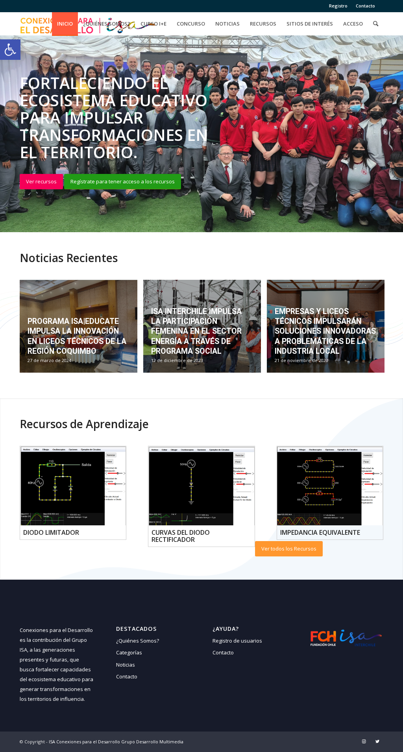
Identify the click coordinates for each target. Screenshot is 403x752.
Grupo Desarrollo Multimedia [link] (152, 742)
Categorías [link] (129, 652)
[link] (10, 49)
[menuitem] (338, 6)
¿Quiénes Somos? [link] (137, 640)
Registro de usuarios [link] (237, 640)
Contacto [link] (365, 6)
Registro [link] (338, 6)
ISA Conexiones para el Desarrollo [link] (84, 742)
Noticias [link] (125, 664)
